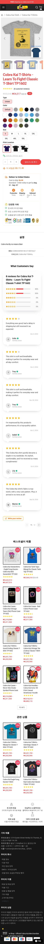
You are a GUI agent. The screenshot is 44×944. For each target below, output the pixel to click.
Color (5, 105)
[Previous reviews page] (27, 525)
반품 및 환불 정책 (8, 891)
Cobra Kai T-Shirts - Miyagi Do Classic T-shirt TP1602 (10, 744)
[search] (36, 7)
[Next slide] (39, 38)
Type (5, 98)
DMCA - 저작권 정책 (9, 869)
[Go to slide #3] (32, 64)
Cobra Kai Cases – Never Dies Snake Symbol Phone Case (10, 687)
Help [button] (39, 941)
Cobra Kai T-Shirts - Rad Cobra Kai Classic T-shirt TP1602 (31, 781)
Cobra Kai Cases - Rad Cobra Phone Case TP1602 (31, 608)
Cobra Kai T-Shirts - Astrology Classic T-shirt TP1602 (30, 744)
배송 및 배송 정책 (8, 884)
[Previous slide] (4, 38)
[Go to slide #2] (19, 64)
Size (4, 130)
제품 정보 (5, 859)
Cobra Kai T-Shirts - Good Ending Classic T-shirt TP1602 (11, 648)
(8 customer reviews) (22, 89)
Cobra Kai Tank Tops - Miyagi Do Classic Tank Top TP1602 (32, 569)
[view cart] (40, 7)
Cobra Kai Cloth (12, 15)
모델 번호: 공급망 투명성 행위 (13, 873)
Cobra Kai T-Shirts (29, 15)
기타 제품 (5, 894)
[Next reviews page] (39, 525)
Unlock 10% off (5, 933)
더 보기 (22, 707)
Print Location (8, 142)
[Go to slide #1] (7, 64)
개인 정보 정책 (7, 866)
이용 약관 (5, 863)
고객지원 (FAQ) (7, 898)
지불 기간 (5, 887)
